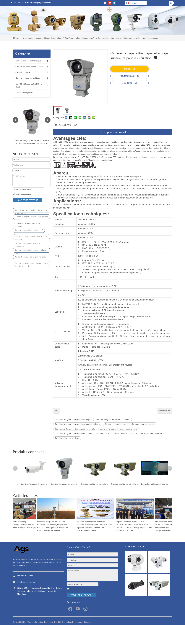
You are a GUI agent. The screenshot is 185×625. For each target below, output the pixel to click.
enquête (128, 69)
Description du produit (113, 132)
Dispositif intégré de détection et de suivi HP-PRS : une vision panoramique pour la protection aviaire (48, 522)
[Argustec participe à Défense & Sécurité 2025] (131, 519)
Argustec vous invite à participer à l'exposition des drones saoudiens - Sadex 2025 (166, 522)
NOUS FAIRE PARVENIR (27, 200)
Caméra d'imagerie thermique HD (28, 230)
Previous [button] (15, 120)
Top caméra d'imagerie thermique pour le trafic (75, 429)
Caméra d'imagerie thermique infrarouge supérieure (77, 424)
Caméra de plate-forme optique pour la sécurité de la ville (31, 264)
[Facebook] (105, 3)
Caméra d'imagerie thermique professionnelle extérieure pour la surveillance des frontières (38, 143)
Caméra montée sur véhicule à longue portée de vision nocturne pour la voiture (122, 484)
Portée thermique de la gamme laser (30, 257)
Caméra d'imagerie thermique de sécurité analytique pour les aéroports (32, 484)
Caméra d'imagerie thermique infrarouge (72, 419)
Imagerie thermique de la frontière (112, 433)
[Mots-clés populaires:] (171, 3)
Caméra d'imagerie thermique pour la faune (73, 433)
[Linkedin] (114, 3)
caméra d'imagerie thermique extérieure (27, 224)
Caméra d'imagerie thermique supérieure (27, 244)
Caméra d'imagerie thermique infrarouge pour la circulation (130, 424)
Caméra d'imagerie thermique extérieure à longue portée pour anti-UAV (62, 484)
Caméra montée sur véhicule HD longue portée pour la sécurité (92, 484)
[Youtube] (109, 3)
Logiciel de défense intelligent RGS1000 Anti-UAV (152, 484)
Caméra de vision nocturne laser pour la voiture (30, 237)
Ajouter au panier (128, 76)
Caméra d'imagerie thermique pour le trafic (118, 429)
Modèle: (58, 125)
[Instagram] (85, 608)
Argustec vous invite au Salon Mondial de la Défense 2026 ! (87, 522)
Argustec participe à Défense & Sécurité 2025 (127, 522)
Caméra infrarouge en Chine (67, 438)
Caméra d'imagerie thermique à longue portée (31, 251)
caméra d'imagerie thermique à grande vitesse (31, 217)
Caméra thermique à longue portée (147, 433)
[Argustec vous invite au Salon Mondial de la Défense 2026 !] (91, 519)
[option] (38, 125)
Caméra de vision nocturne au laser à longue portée (30, 210)
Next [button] (48, 120)
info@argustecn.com (42, 2)
